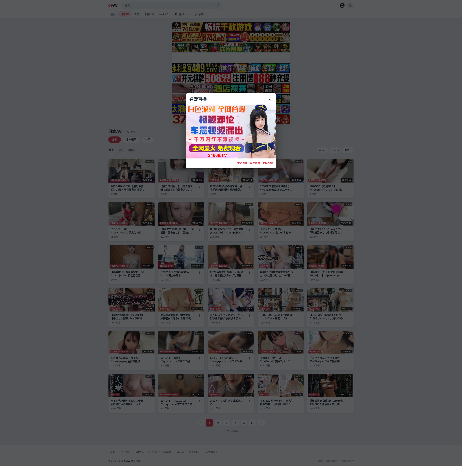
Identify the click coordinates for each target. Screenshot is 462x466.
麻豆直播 (255, 162)
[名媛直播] (231, 233)
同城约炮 (268, 162)
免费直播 (242, 162)
